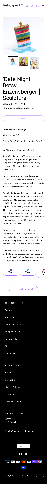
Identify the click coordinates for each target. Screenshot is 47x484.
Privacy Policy (11, 339)
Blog (7, 346)
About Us (9, 317)
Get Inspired (11, 380)
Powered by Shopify (35, 476)
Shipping (7, 108)
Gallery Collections (14, 401)
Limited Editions (12, 387)
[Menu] (42, 5)
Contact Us (10, 353)
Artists (8, 372)
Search (8, 310)
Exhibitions (10, 394)
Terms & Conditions (14, 324)
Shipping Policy (12, 331)
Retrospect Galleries (18, 476)
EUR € (22, 446)
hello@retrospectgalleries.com (21, 431)
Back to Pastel (25, 289)
